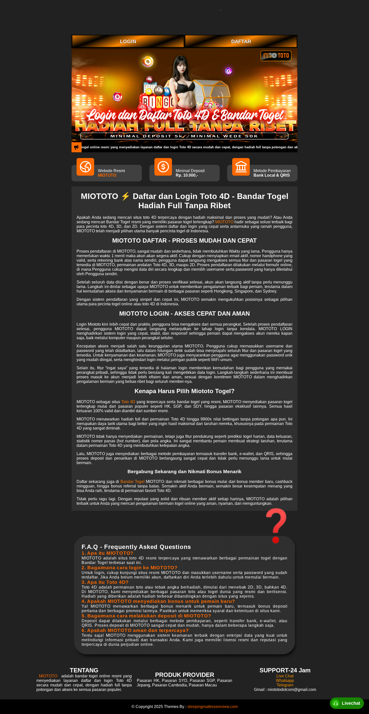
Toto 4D (128, 402)
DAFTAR (241, 41)
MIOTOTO (107, 175)
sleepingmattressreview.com (212, 706)
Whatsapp (285, 680)
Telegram (285, 685)
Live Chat (284, 676)
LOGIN (128, 41)
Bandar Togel (132, 481)
